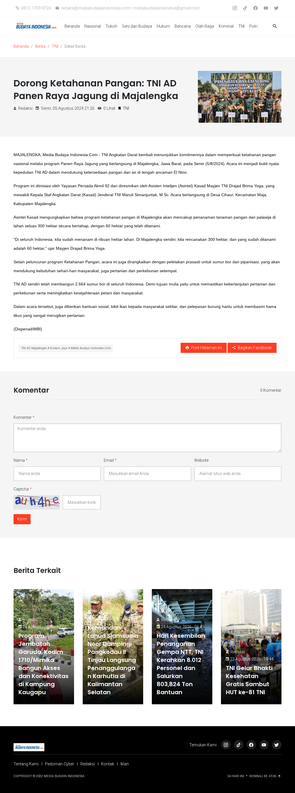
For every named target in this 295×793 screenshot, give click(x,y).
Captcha (23, 489)
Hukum (163, 26)
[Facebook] (251, 745)
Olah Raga (204, 26)
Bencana (183, 26)
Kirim (22, 519)
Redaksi (30, 619)
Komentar (24, 417)
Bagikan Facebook (254, 347)
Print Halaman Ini (206, 347)
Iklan (124, 764)
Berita (40, 46)
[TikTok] (238, 745)
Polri (253, 26)
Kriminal (226, 26)
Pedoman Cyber (59, 764)
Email (110, 460)
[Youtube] (264, 745)
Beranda (72, 26)
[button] (274, 26)
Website (201, 460)
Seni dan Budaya (137, 26)
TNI (241, 26)
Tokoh (111, 26)
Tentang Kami (26, 764)
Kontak (107, 764)
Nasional (92, 26)
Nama (21, 460)
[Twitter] (276, 745)
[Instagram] (226, 745)
